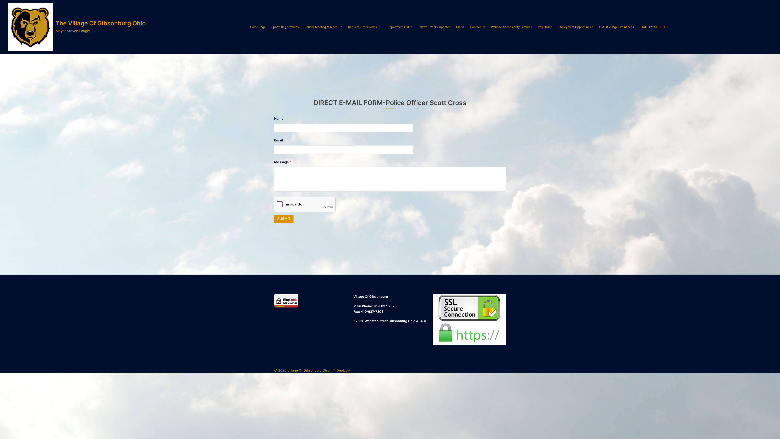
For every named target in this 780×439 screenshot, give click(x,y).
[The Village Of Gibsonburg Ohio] (30, 27)
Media (460, 27)
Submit (283, 219)
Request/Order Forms (362, 27)
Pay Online (545, 27)
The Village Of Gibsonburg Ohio (101, 23)
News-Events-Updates (435, 27)
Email (278, 140)
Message (282, 162)
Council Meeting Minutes (321, 27)
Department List (398, 27)
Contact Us (477, 27)
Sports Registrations (285, 27)
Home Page (258, 27)
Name (280, 119)
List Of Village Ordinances (616, 27)
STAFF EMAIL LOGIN (653, 27)
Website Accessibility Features (511, 27)
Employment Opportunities (575, 27)
